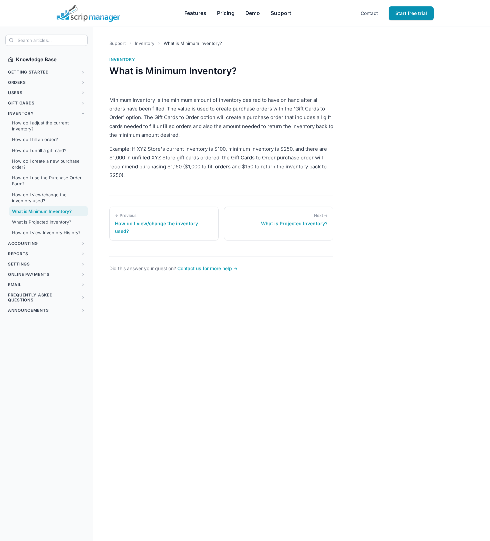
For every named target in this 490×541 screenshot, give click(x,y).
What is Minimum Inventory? (42, 211)
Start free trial (411, 13)
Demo (252, 13)
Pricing (226, 13)
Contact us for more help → (207, 268)
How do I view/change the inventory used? (39, 197)
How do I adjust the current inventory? (40, 125)
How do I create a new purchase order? (46, 164)
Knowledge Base (36, 59)
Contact (369, 13)
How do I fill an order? (35, 139)
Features (195, 13)
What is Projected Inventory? (41, 222)
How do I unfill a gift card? (39, 150)
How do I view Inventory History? (46, 232)
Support (281, 13)
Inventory (144, 43)
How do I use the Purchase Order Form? (47, 180)
